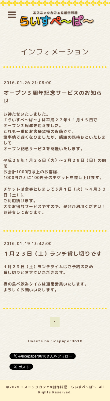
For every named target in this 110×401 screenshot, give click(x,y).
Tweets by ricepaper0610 (55, 341)
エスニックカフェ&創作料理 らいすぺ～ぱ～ (58, 387)
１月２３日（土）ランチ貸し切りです (52, 254)
